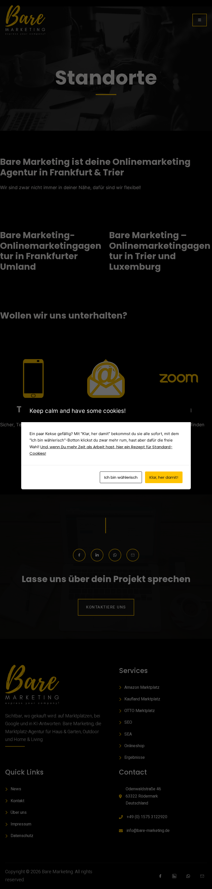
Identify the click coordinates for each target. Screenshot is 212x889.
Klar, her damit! (163, 477)
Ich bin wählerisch (121, 477)
